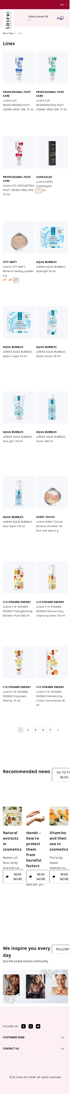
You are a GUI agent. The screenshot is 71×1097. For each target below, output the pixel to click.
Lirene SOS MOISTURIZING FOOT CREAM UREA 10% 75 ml (18, 105)
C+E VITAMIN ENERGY (17, 602)
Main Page (8, 33)
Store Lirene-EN (38, 16)
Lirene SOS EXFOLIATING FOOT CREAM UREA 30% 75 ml (18, 190)
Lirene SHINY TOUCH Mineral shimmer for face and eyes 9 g (49, 526)
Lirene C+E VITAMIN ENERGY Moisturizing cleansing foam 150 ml (50, 611)
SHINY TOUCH (45, 517)
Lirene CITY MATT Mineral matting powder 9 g (18, 271)
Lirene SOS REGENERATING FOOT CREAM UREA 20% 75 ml (51, 105)
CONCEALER (44, 177)
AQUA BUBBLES (46, 262)
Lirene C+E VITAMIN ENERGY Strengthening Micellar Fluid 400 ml (17, 611)
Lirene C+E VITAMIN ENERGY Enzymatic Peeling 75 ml (15, 696)
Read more (17, 876)
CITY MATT (10, 262)
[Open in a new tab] (23, 1026)
